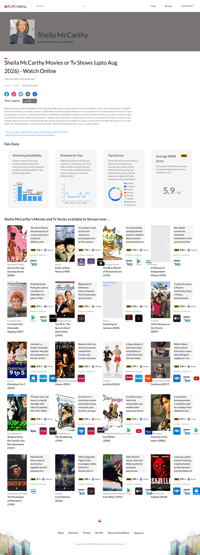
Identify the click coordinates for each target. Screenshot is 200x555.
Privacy (86, 532)
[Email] (27, 94)
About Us (139, 533)
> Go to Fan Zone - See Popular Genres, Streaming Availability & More (35, 132)
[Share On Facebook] (6, 94)
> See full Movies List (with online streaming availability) (29, 135)
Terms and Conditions (118, 532)
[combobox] (29, 101)
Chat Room (186, 6)
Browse (168, 6)
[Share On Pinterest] (13, 94)
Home (153, 6)
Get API (99, 532)
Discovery (73, 532)
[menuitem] (153, 6)
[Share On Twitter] (20, 94)
